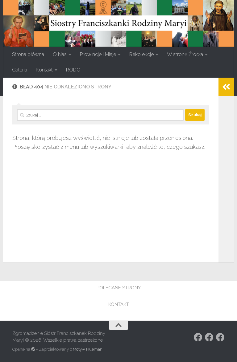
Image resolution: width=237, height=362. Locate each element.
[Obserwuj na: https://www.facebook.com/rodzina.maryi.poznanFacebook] (209, 337)
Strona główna (28, 54)
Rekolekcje (141, 54)
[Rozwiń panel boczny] (226, 87)
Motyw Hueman (87, 349)
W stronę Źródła (185, 54)
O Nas (60, 54)
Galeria (19, 70)
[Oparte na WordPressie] (33, 349)
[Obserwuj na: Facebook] (198, 337)
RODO (73, 70)
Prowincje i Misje (98, 54)
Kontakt (44, 70)
